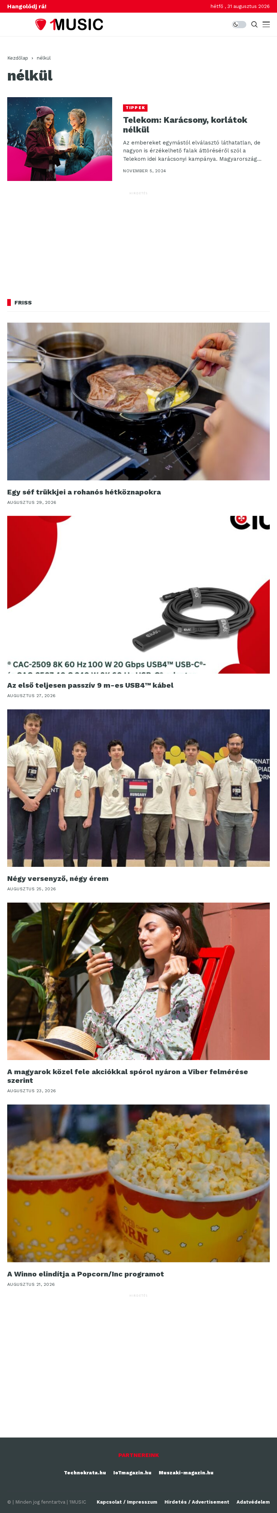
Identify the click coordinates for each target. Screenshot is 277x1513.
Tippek (135, 107)
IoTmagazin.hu (132, 1472)
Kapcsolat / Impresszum (127, 1502)
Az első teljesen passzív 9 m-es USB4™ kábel (90, 685)
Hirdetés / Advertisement (196, 1502)
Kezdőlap (17, 58)
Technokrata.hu (85, 1472)
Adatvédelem (253, 1502)
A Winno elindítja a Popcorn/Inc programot (85, 1274)
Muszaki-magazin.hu (186, 1472)
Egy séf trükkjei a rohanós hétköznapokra (84, 492)
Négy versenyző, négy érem (58, 878)
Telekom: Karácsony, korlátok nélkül (185, 125)
